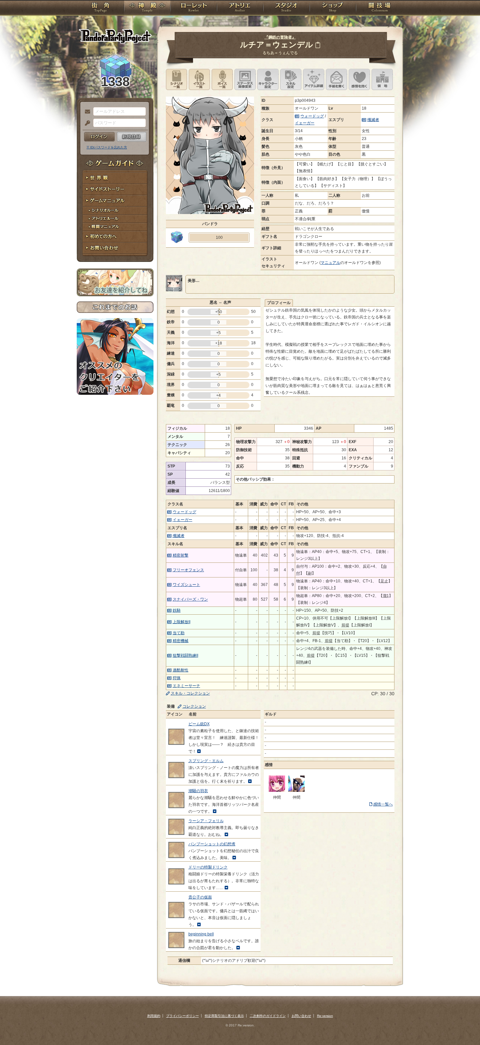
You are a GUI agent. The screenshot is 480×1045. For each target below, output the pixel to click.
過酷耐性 (180, 670)
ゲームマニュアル (115, 201)
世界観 (115, 178)
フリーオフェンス (188, 570)
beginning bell (201, 934)
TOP (100, 8)
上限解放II (181, 622)
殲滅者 (373, 119)
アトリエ (240, 8)
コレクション (194, 706)
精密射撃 (180, 555)
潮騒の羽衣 (198, 791)
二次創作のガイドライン (268, 1016)
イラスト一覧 (199, 79)
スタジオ (286, 8)
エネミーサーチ (186, 686)
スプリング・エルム (206, 761)
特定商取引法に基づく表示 (224, 1016)
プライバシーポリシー (182, 1016)
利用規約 (153, 1016)
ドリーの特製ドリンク (208, 867)
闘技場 (379, 8)
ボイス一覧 (222, 79)
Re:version (325, 1016)
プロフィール (279, 302)
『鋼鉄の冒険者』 (280, 37)
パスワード (86, 123)
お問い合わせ (115, 248)
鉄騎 (177, 610)
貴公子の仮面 (200, 897)
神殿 (147, 8)
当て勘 (178, 633)
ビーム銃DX (199, 724)
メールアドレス (86, 112)
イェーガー (304, 123)
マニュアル (330, 262)
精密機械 (180, 640)
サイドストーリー (115, 189)
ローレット (193, 8)
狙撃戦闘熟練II (185, 655)
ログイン (99, 137)
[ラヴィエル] (296, 790)
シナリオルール (115, 211)
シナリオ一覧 (176, 79)
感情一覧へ (383, 804)
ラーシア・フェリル (206, 821)
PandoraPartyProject (115, 36)
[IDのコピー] (317, 45)
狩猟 (177, 678)
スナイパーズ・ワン (190, 599)
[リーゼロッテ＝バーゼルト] (277, 790)
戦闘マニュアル (115, 227)
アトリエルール (115, 219)
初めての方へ (115, 236)
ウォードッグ (312, 116)
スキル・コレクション (190, 693)
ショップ (333, 8)
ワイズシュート (186, 584)
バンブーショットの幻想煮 (211, 844)
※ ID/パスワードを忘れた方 (107, 147)
